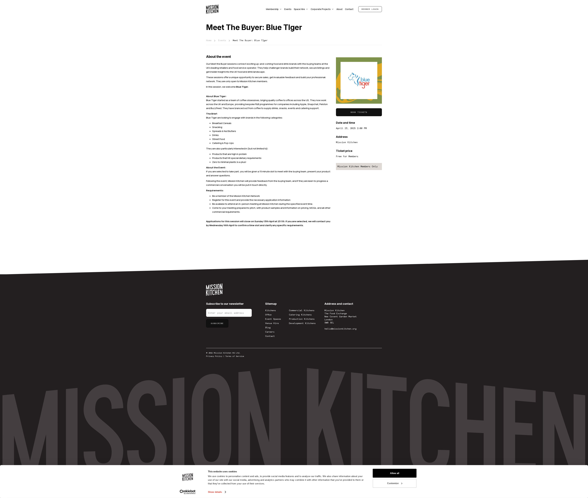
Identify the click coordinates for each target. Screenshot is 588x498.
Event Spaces (273, 319)
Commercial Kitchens (301, 310)
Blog (268, 327)
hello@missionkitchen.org (340, 329)
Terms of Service (234, 356)
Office (268, 314)
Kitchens (270, 310)
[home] (212, 9)
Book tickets (359, 112)
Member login (370, 9)
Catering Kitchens (300, 314)
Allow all (394, 473)
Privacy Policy (214, 356)
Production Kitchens (302, 319)
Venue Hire (272, 323)
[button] (274, 9)
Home (208, 40)
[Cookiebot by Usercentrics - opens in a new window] (187, 492)
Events (222, 40)
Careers (269, 332)
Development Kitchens (302, 323)
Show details (215, 492)
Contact (270, 336)
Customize (393, 483)
